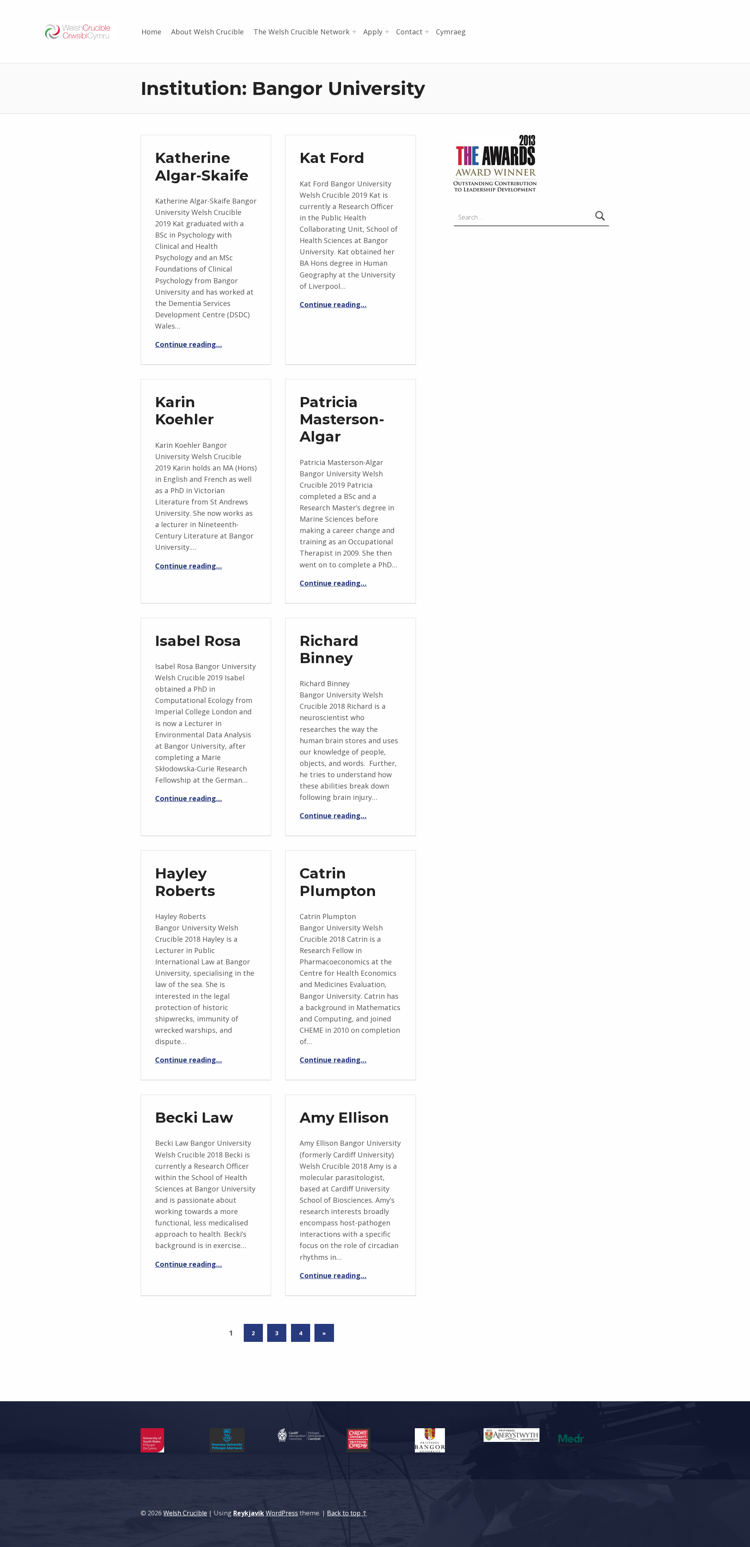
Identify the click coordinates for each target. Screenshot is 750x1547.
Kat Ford (332, 157)
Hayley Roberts (185, 881)
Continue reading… (188, 344)
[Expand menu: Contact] (427, 32)
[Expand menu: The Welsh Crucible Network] (354, 32)
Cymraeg (451, 31)
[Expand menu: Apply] (387, 32)
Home (151, 31)
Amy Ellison (344, 1117)
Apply (372, 31)
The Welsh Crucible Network (302, 31)
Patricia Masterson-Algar (342, 419)
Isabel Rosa (198, 640)
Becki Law (194, 1117)
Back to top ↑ (347, 1513)
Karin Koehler (184, 410)
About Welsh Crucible (207, 31)
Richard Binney (329, 649)
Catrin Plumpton (338, 881)
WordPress (282, 1513)
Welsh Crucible (185, 1513)
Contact (409, 31)
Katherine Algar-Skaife (201, 166)
